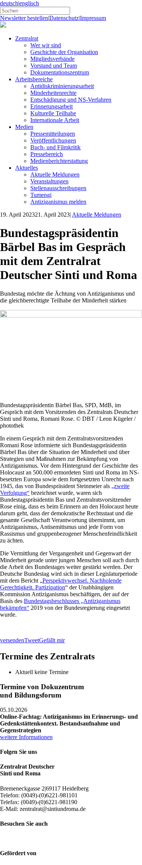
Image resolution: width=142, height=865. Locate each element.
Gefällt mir (52, 640)
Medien (24, 127)
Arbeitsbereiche (34, 79)
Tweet (31, 640)
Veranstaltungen (49, 181)
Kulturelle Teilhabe (53, 113)
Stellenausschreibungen (58, 188)
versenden (12, 640)
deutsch (9, 3)
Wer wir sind (45, 45)
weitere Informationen (26, 737)
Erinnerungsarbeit (51, 106)
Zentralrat (26, 38)
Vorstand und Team (53, 65)
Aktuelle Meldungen (55, 174)
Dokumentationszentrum (59, 72)
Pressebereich (46, 154)
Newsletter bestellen (24, 18)
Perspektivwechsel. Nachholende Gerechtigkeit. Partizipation (61, 584)
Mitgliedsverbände (52, 59)
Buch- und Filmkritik (55, 147)
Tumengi (40, 195)
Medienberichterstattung (59, 161)
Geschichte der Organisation (64, 52)
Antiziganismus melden (58, 201)
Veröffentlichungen (53, 140)
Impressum (93, 18)
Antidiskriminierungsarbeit (62, 86)
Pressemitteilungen (52, 133)
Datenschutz (64, 18)
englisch (29, 3)
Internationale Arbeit (54, 120)
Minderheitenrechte (53, 93)
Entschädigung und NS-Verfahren (70, 99)
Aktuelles (26, 167)
